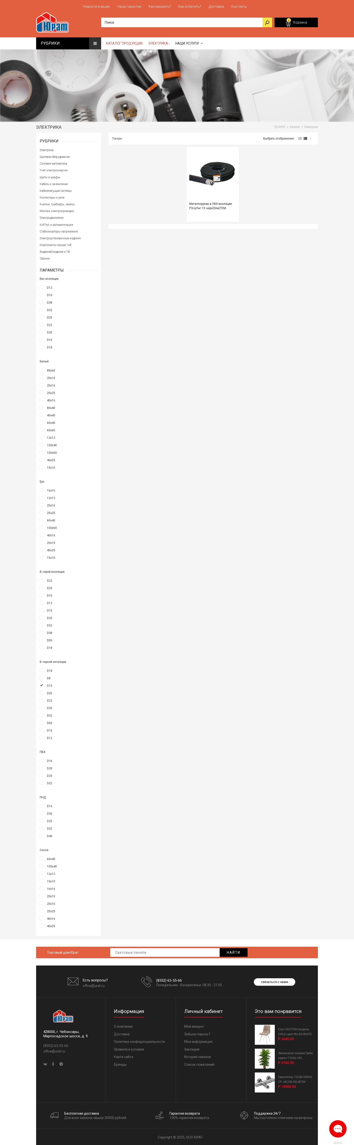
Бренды (120, 1064)
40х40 (51, 415)
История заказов (197, 1057)
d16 (49, 761)
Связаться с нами (274, 982)
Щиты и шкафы (50, 177)
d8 (49, 678)
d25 (49, 317)
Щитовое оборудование (55, 157)
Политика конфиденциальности (139, 1042)
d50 (49, 640)
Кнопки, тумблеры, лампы (57, 204)
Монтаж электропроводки (57, 211)
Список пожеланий (199, 1064)
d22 (49, 325)
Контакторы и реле (52, 197)
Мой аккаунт (194, 1026)
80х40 (51, 408)
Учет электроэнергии (54, 170)
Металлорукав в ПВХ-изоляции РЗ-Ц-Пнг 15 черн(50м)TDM (210, 206)
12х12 (51, 437)
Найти (233, 952)
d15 (49, 340)
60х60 (51, 430)
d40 (49, 836)
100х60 (52, 452)
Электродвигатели (52, 218)
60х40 (51, 423)
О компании (123, 1026)
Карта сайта (123, 1057)
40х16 (51, 400)
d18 (49, 347)
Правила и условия (129, 1049)
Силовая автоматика (53, 163)
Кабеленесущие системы (56, 191)
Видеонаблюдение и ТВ (55, 251)
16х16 (51, 490)
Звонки (45, 258)
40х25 (51, 460)
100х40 (52, 445)
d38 (49, 302)
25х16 (51, 385)
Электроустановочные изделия (60, 238)
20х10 (51, 378)
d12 (49, 287)
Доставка (122, 1034)
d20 (49, 332)
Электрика (46, 150)
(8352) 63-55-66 (169, 980)
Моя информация (198, 1042)
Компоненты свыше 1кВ (56, 245)
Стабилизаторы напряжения (59, 231)
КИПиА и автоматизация (56, 224)
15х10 (51, 467)
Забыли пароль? (197, 1034)
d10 (49, 295)
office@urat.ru (94, 986)
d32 (49, 310)
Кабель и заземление (54, 184)
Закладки (191, 1049)
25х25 (51, 393)
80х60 (51, 370)
